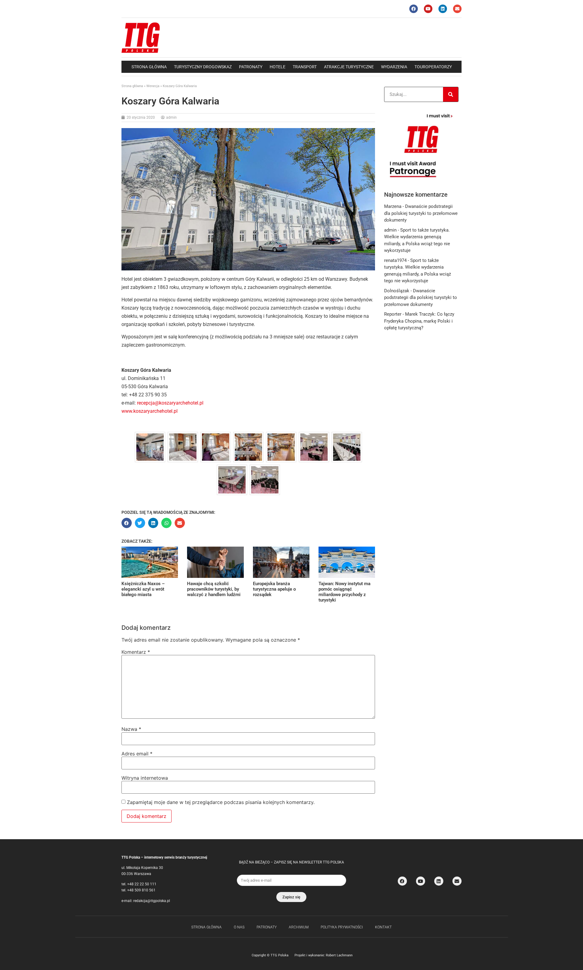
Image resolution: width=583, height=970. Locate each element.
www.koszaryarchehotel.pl (149, 411)
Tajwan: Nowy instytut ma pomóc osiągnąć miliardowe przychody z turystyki (344, 592)
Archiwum (299, 927)
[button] (126, 523)
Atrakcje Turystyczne (349, 66)
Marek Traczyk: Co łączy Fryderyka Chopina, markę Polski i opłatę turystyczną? (419, 321)
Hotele (277, 66)
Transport (305, 66)
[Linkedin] (442, 9)
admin (390, 230)
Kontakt (383, 927)
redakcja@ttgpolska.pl (151, 901)
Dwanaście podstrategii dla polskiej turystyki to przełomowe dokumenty (421, 213)
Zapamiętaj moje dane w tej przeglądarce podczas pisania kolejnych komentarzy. (221, 802)
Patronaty (250, 66)
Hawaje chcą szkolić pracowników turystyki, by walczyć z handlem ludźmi (213, 589)
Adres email (136, 753)
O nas (239, 927)
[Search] (450, 94)
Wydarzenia (394, 66)
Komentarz (135, 651)
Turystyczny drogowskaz (203, 66)
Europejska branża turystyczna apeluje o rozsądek (274, 589)
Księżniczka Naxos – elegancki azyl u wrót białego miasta (143, 589)
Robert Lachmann (339, 955)
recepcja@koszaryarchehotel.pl (170, 403)
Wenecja (152, 86)
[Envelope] (457, 9)
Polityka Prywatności (342, 927)
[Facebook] (413, 9)
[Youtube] (428, 9)
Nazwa (131, 729)
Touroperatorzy (433, 66)
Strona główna (149, 66)
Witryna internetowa (144, 777)
